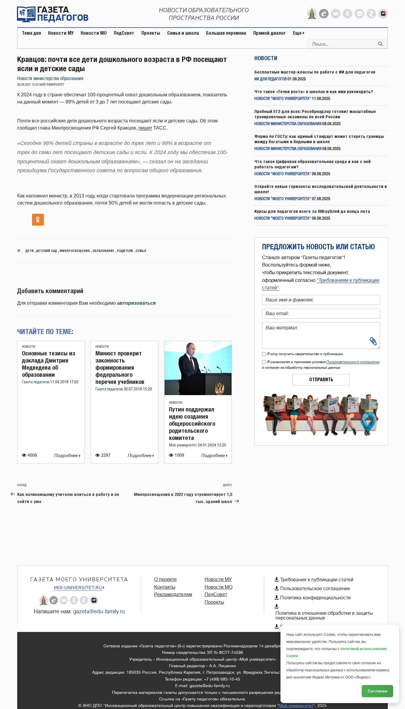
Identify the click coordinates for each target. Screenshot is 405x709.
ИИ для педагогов (270, 79)
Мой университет (183, 445)
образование (103, 251)
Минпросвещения (75, 251)
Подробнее (66, 455)
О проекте (165, 579)
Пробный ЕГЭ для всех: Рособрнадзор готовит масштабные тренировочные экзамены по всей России (315, 114)
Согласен (377, 691)
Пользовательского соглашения (353, 362)
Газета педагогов (36, 382)
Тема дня (31, 33)
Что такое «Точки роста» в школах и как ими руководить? (313, 91)
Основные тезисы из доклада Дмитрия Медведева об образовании (48, 364)
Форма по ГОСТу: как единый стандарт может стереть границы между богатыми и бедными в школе (319, 139)
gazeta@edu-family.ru (99, 611)
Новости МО (94, 33)
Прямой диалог (269, 33)
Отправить (321, 379)
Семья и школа (183, 33)
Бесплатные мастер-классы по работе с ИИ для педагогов (314, 71)
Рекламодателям (173, 594)
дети (29, 251)
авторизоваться (136, 303)
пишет (145, 127)
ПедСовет (124, 33)
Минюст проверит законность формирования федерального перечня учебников (119, 367)
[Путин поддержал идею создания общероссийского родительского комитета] (198, 393)
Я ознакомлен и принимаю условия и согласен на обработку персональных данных (321, 365)
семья (140, 251)
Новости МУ (61, 33)
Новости (28, 346)
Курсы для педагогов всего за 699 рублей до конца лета (312, 211)
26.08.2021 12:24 (28, 84)
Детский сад (46, 251)
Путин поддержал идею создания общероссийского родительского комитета (192, 423)
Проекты (150, 33)
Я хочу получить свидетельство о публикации (305, 354)
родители (125, 251)
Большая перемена (226, 33)
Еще (298, 33)
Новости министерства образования (50, 78)
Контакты (164, 587)
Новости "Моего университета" (282, 99)
